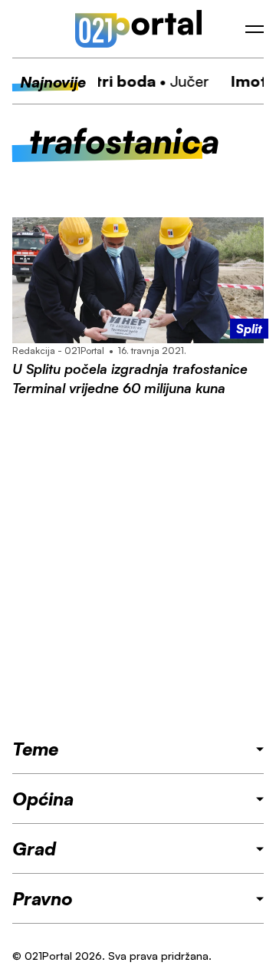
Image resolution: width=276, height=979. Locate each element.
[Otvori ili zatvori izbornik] (254, 29)
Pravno (42, 898)
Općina (43, 798)
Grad (34, 848)
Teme (35, 748)
